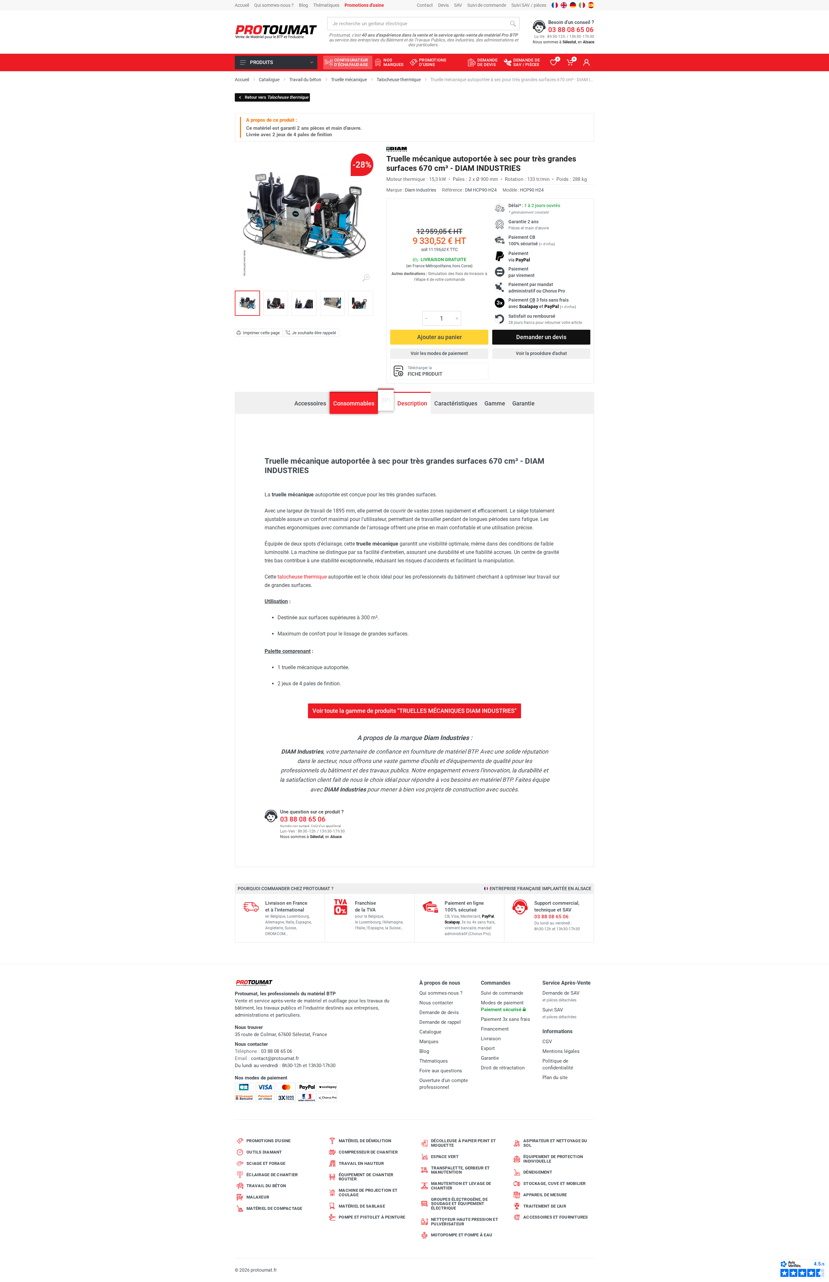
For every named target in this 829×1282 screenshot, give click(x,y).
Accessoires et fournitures (555, 1217)
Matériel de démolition (365, 1140)
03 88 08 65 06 (571, 30)
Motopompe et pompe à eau (461, 1234)
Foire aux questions (440, 1071)
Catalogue (430, 1032)
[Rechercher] (513, 23)
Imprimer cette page (261, 332)
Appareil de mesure (545, 1194)
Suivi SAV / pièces (528, 5)
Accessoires (310, 403)
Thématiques (326, 5)
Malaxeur (257, 1197)
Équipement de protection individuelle (553, 1159)
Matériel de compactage (274, 1208)
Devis (443, 5)
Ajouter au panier (439, 337)
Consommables (353, 403)
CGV (547, 1041)
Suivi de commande (486, 5)
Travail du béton (266, 1185)
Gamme (494, 403)
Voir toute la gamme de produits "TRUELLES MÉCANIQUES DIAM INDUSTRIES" (414, 710)
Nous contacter (436, 1003)
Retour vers (276, 97)
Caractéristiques (455, 403)
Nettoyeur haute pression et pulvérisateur (464, 1221)
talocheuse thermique (302, 577)
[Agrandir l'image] (365, 278)
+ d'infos (547, 244)
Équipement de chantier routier (366, 1177)
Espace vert (445, 1156)
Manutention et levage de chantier (461, 1185)
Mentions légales (561, 1051)
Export (488, 1048)
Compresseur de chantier (368, 1152)
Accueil (242, 5)
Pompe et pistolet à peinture (372, 1217)
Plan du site (555, 1077)
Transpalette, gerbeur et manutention (460, 1170)
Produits (261, 62)
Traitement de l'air (544, 1206)
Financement (495, 1029)
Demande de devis (439, 1012)
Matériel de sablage (362, 1206)
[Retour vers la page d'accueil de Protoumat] (276, 32)
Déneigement (537, 1172)
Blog (303, 5)
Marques (428, 1041)
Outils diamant (264, 1152)
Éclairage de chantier (272, 1174)
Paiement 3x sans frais (505, 1019)
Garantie (523, 403)
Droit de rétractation (503, 1068)
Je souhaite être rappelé (314, 332)
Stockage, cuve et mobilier (554, 1183)
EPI (385, 403)
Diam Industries (420, 190)
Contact (425, 5)
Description (412, 403)
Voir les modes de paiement (439, 353)
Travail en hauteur (361, 1163)
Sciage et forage (265, 1163)
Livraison (491, 1039)
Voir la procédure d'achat (541, 353)
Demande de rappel (440, 1022)
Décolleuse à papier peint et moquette (463, 1143)
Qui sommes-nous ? (274, 5)
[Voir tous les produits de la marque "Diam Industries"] (396, 149)
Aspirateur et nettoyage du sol (555, 1143)
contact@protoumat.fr (275, 1058)
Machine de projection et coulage (368, 1192)
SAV (458, 5)
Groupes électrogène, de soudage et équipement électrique (459, 1204)
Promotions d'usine (268, 1140)
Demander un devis (541, 337)
